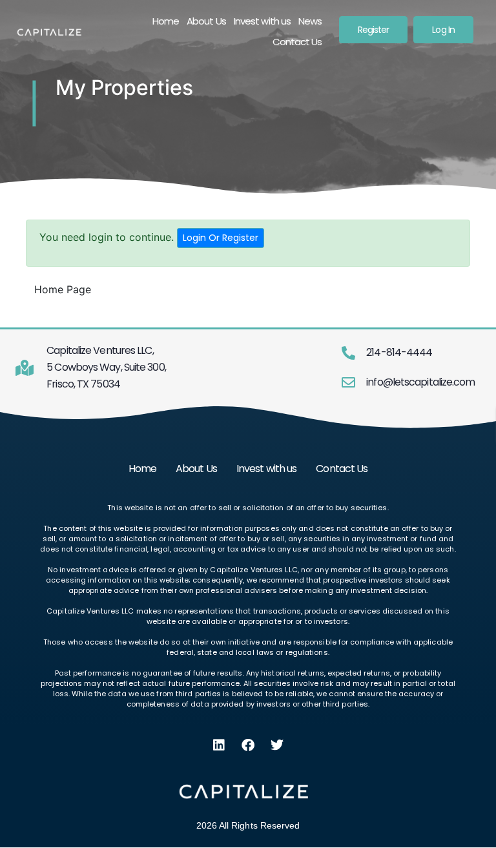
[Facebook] (248, 745)
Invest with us (262, 21)
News (310, 21)
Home (165, 21)
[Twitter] (277, 745)
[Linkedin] (219, 745)
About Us (206, 21)
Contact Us (297, 41)
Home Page (62, 289)
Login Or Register (220, 237)
